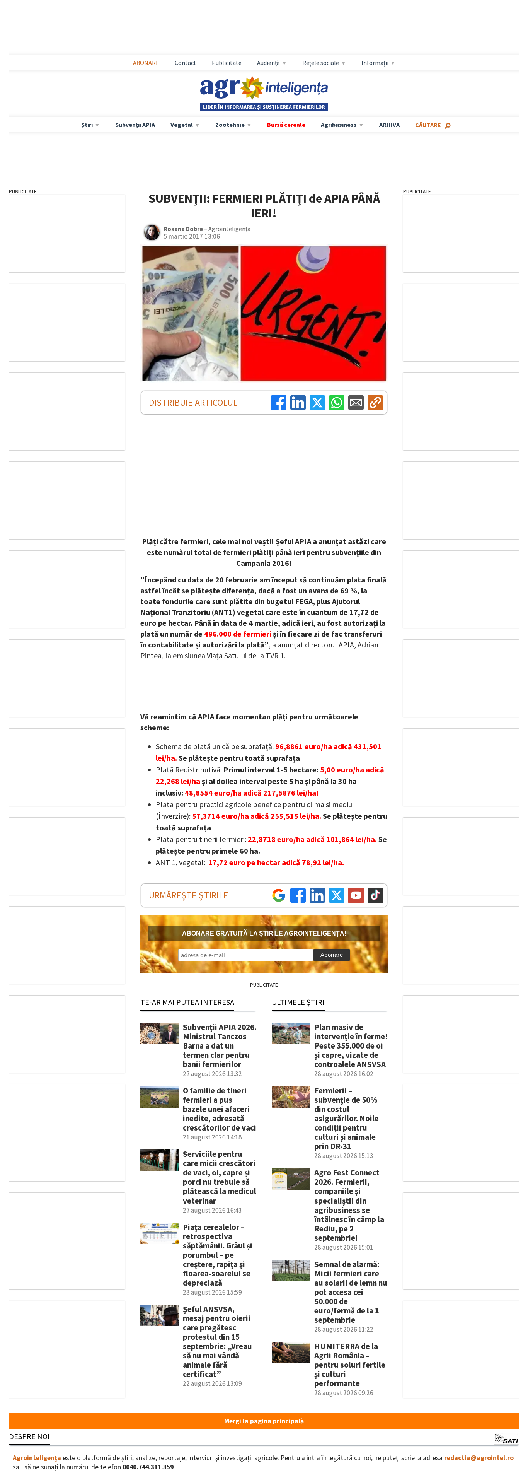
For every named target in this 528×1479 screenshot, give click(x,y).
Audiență (268, 63)
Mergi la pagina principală (264, 1421)
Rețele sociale (320, 63)
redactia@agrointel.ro (479, 1457)
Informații (374, 63)
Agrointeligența (37, 1457)
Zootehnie (230, 124)
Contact (185, 63)
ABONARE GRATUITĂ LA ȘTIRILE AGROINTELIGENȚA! (264, 933)
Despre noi (29, 1436)
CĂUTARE (428, 125)
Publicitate (227, 63)
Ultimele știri (298, 1002)
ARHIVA (389, 124)
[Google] (278, 895)
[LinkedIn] (298, 402)
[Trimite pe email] (356, 402)
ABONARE (146, 63)
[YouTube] (356, 895)
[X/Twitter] (336, 895)
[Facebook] (278, 402)
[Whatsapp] (336, 402)
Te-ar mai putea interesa (187, 1002)
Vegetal (181, 124)
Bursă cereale (286, 124)
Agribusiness (339, 124)
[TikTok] (375, 895)
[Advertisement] (264, 27)
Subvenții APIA (135, 124)
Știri (87, 124)
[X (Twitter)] (317, 402)
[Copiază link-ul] (375, 402)
